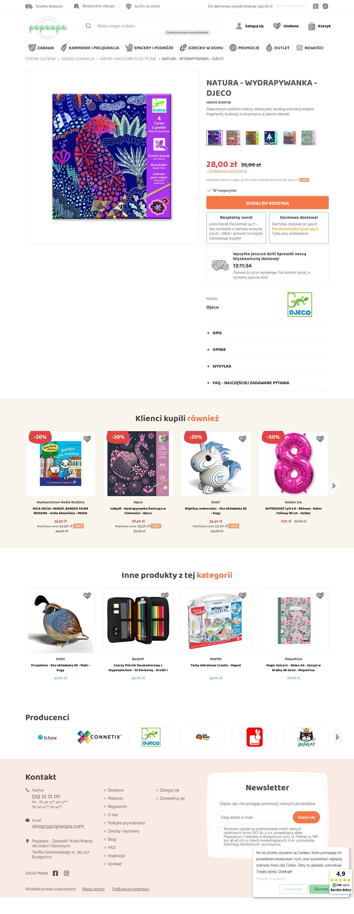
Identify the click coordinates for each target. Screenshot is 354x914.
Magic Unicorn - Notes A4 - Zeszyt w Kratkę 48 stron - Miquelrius (293, 667)
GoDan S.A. (293, 502)
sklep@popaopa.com (58, 826)
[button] (201, 48)
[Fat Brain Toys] (203, 737)
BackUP (138, 659)
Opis (217, 333)
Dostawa (116, 790)
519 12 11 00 (46, 796)
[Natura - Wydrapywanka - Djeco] (215, 137)
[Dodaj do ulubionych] (87, 439)
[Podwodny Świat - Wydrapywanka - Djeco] (290, 137)
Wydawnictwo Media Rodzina (61, 502)
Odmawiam (293, 889)
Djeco (212, 307)
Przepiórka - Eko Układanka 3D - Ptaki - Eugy (60, 667)
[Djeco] (151, 737)
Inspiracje (116, 855)
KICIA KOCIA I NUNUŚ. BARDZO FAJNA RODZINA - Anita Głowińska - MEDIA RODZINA (60, 513)
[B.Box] (47, 737)
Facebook (315, 6)
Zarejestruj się (172, 798)
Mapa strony (93, 889)
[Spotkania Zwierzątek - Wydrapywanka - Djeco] (308, 137)
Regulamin (117, 806)
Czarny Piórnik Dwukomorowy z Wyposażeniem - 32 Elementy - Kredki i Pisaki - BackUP (138, 670)
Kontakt (114, 864)
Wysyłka (222, 366)
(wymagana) (271, 836)
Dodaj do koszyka (267, 203)
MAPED (216, 659)
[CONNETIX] (99, 737)
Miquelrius (293, 659)
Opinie (219, 349)
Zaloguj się (169, 790)
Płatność (116, 798)
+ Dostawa (226, 171)
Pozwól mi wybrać (270, 879)
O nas (113, 814)
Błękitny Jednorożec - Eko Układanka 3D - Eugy (216, 510)
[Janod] (254, 737)
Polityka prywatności (126, 823)
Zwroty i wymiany (123, 831)
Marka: (212, 298)
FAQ (111, 847)
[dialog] (301, 872)
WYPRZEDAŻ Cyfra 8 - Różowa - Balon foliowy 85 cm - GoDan (293, 510)
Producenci (47, 717)
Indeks (211, 102)
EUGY (215, 502)
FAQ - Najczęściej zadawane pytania (251, 383)
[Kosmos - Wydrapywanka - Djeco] (271, 137)
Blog (112, 839)
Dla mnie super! (326, 889)
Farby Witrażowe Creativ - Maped (216, 665)
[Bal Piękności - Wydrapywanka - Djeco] (233, 137)
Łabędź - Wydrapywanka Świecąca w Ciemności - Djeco (138, 510)
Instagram (325, 6)
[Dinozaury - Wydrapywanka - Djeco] (252, 137)
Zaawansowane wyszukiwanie (187, 32)
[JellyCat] (306, 737)
